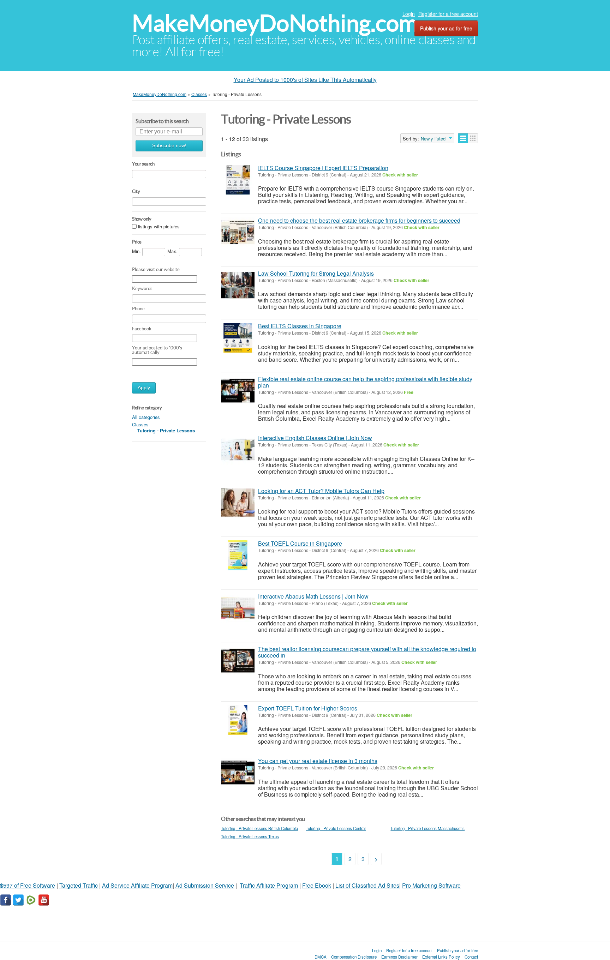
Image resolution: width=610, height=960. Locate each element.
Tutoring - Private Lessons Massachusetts (427, 828)
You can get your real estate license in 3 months (317, 761)
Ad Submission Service (204, 885)
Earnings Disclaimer (399, 957)
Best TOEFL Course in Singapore (300, 543)
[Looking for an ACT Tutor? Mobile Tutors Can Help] (238, 503)
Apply (144, 387)
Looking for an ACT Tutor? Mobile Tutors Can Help (321, 491)
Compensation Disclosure (354, 957)
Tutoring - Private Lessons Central (336, 828)
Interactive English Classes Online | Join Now (315, 438)
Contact (471, 957)
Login (408, 13)
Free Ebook (316, 885)
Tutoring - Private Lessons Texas (250, 836)
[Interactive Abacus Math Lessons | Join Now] (238, 608)
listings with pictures (159, 226)
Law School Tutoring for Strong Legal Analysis (316, 273)
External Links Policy (441, 957)
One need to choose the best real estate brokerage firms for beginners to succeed (359, 220)
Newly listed (433, 139)
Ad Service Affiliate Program (137, 885)
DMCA (321, 957)
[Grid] (473, 138)
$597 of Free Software (27, 885)
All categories (146, 417)
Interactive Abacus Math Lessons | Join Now (313, 596)
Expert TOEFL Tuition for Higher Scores (307, 708)
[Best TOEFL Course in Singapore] (238, 555)
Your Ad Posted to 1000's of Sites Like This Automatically (305, 80)
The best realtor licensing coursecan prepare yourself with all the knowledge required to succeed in (367, 652)
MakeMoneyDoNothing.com (275, 23)
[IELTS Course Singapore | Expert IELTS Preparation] (238, 180)
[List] (463, 138)
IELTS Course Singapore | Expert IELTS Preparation (323, 168)
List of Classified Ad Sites (367, 885)
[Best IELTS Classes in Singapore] (238, 338)
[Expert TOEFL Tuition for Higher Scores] (238, 720)
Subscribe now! (169, 145)
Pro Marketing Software (431, 885)
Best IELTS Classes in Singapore (299, 326)
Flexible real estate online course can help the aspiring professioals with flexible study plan (365, 382)
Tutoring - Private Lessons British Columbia (259, 828)
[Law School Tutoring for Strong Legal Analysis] (238, 285)
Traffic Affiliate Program (269, 885)
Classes (140, 424)
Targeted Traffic (78, 885)
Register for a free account (448, 13)
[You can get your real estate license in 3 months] (238, 773)
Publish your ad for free (446, 28)
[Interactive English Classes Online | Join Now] (238, 450)
